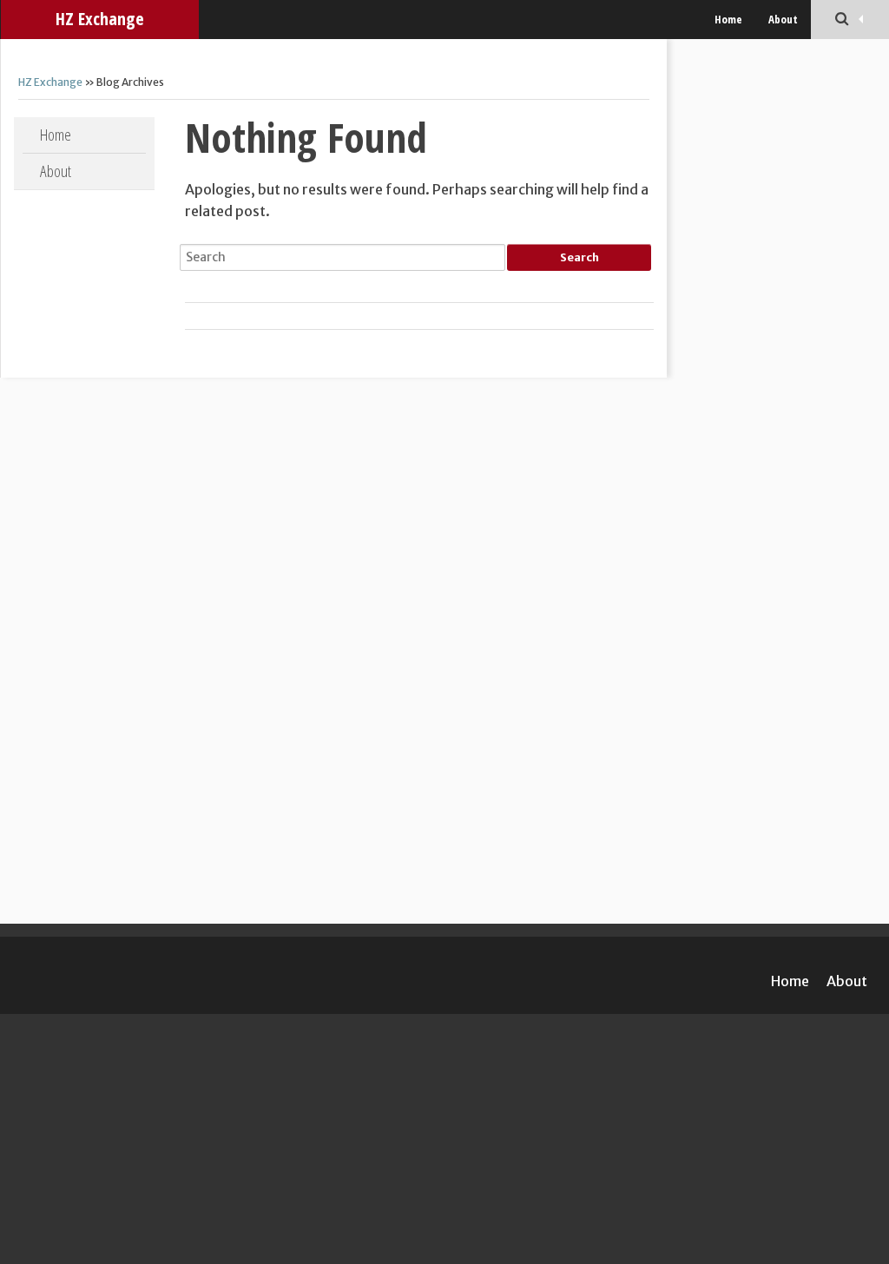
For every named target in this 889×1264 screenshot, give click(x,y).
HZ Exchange (100, 18)
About (783, 19)
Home (728, 19)
